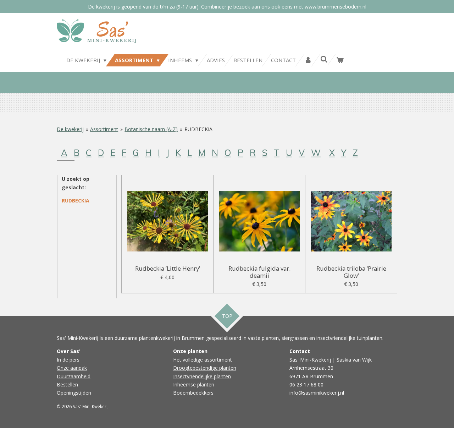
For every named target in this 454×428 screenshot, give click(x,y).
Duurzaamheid (73, 376)
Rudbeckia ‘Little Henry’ (167, 268)
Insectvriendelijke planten (202, 376)
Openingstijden (74, 392)
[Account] (308, 60)
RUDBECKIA (198, 129)
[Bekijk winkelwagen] (340, 60)
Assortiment (104, 129)
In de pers (68, 359)
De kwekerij (70, 129)
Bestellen (67, 384)
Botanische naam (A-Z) (151, 129)
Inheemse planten (193, 384)
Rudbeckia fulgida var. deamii (259, 272)
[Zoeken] (324, 59)
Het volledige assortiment (202, 359)
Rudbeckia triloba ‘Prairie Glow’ (351, 272)
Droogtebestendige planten (204, 367)
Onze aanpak (72, 367)
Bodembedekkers (193, 392)
